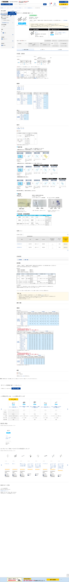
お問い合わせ (54, 5)
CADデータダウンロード (64, 40)
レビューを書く (16, 388)
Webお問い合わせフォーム (4, 490)
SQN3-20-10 (65, 247)
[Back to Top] (68, 575)
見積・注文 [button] (64, 4)
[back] (1, 409)
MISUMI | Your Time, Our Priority (6, 1)
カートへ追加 (64, 45)
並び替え (55, 239)
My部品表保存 (48, 40)
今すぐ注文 (56, 45)
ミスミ (18, 10)
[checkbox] (8, 20)
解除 (12, 34)
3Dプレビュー (55, 40)
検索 (45, 4)
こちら (53, 24)
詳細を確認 (65, 20)
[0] (50, 4)
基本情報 (20, 259)
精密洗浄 (4, 45)
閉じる (61, 579)
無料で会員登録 (53, 579)
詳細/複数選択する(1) (5, 22)
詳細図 (35, 78)
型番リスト (43, 49)
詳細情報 (60, 49)
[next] (67, 409)
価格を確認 (64, 43)
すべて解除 (12, 10)
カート (50, 5)
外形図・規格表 (26, 49)
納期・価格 (26, 259)
